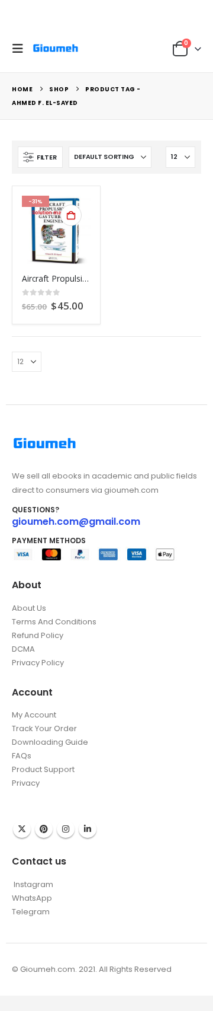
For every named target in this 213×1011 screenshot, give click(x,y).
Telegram (31, 911)
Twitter (22, 829)
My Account (34, 714)
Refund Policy (37, 635)
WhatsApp (32, 898)
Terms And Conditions (54, 621)
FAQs (21, 755)
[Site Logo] (55, 48)
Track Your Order (44, 728)
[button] (21, 49)
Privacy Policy (38, 662)
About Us (29, 608)
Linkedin (87, 829)
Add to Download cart (71, 215)
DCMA (23, 649)
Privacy (26, 783)
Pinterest (44, 829)
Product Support (43, 769)
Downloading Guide (50, 742)
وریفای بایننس (34, 794)
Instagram (66, 829)
